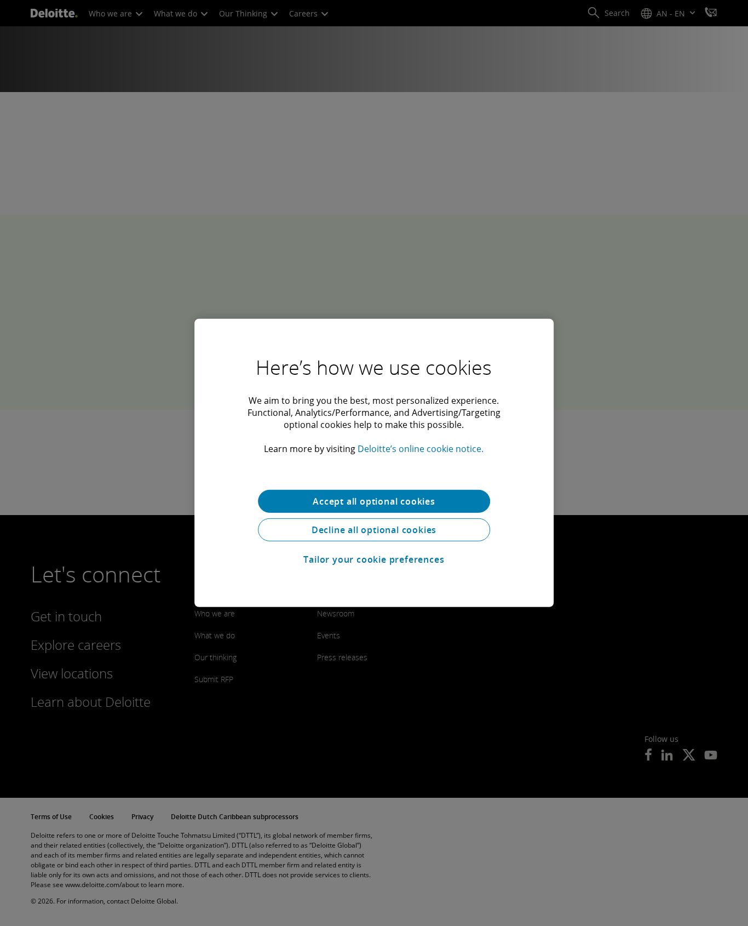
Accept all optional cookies (374, 501)
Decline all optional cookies (374, 530)
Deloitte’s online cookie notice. (421, 449)
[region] (374, 463)
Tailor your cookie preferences (373, 559)
